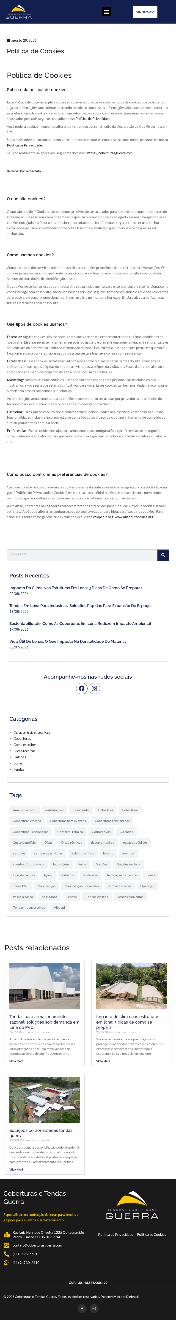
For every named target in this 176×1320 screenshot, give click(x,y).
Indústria (67, 875)
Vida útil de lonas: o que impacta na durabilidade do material (67, 641)
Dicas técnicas (25, 751)
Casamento (81, 810)
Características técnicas (32, 732)
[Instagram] (94, 688)
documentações (102, 842)
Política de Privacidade (92, 119)
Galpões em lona (128, 864)
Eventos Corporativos (28, 864)
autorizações (54, 810)
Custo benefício (24, 842)
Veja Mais (16, 1061)
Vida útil (60, 907)
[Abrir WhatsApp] (164, 1308)
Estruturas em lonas (48, 853)
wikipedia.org (103, 517)
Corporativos (101, 832)
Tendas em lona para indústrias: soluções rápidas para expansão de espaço (80, 605)
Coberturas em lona (27, 821)
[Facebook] (82, 688)
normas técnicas (119, 886)
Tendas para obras (130, 897)
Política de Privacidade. (25, 145)
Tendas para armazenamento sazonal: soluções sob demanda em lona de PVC (44, 1022)
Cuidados (126, 832)
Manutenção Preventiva (82, 886)
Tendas (19, 769)
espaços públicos (135, 842)
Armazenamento (24, 810)
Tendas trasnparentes (29, 907)
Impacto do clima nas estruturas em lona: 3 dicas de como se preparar (75, 587)
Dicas (48, 842)
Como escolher (25, 745)
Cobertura (105, 810)
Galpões (20, 757)
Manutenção (47, 886)
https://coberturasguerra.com (109, 153)
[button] (106, 11)
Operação (147, 886)
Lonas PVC (21, 886)
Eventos (128, 853)
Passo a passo (23, 897)
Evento (108, 853)
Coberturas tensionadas (112, 821)
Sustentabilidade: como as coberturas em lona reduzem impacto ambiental (80, 623)
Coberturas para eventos (68, 821)
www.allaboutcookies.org (134, 517)
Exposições (61, 864)
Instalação (90, 875)
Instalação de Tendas (122, 875)
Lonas (18, 763)
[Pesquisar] (163, 555)
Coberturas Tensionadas (30, 832)
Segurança (49, 897)
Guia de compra (24, 875)
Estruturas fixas (83, 853)
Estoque (19, 853)
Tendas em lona (97, 897)
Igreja (48, 875)
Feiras (82, 864)
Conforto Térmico (70, 832)
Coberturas (22, 738)
